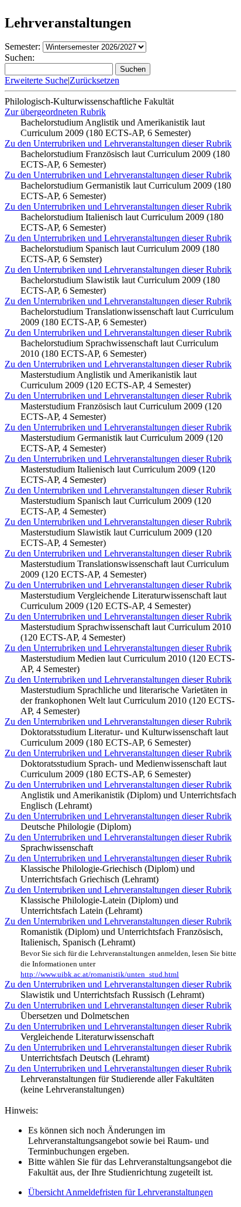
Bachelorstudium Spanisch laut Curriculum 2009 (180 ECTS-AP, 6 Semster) (119, 254)
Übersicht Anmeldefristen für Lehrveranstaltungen (120, 1192)
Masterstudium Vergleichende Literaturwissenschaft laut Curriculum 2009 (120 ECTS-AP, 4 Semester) (123, 600)
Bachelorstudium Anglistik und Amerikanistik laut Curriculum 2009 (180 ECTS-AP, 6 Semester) (112, 127)
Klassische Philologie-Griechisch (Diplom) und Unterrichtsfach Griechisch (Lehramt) (107, 874)
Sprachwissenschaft (56, 848)
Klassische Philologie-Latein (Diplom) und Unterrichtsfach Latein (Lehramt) (99, 905)
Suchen (133, 69)
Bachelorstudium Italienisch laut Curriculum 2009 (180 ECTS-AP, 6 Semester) (121, 222)
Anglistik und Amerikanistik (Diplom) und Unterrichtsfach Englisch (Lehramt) (128, 800)
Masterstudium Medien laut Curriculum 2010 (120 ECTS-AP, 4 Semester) (127, 663)
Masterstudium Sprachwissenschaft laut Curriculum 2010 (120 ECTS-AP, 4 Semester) (125, 632)
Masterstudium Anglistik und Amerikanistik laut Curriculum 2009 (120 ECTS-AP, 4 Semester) (108, 380)
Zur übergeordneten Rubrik (55, 112)
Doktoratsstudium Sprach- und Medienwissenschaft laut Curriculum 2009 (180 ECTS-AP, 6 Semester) (123, 769)
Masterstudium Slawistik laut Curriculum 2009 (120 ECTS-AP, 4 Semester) (116, 537)
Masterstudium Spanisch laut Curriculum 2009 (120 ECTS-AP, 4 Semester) (115, 506)
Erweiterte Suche (36, 80)
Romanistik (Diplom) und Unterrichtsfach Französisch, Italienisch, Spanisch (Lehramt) (128, 953)
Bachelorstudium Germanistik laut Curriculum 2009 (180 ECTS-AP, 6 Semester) (125, 190)
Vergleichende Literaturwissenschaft (87, 1037)
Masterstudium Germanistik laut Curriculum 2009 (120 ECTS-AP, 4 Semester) (121, 443)
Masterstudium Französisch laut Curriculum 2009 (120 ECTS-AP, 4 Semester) (121, 411)
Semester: (22, 46)
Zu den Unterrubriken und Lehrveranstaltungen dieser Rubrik (118, 143)
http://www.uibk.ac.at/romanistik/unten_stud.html (99, 974)
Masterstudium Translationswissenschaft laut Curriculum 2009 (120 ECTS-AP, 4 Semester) (124, 569)
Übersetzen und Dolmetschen (74, 1016)
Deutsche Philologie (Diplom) (75, 827)
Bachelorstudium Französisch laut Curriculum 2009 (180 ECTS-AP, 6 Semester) (125, 159)
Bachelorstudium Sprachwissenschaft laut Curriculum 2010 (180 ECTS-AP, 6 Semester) (119, 348)
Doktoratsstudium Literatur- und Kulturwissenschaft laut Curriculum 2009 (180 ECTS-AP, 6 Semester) (124, 737)
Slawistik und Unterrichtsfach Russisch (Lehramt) (112, 995)
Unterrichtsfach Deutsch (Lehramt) (84, 1058)
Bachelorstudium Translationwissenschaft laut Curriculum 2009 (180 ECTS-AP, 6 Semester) (126, 317)
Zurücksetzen (94, 80)
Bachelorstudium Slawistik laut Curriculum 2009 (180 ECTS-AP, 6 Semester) (120, 285)
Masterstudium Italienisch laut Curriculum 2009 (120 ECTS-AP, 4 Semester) (117, 474)
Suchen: (20, 57)
